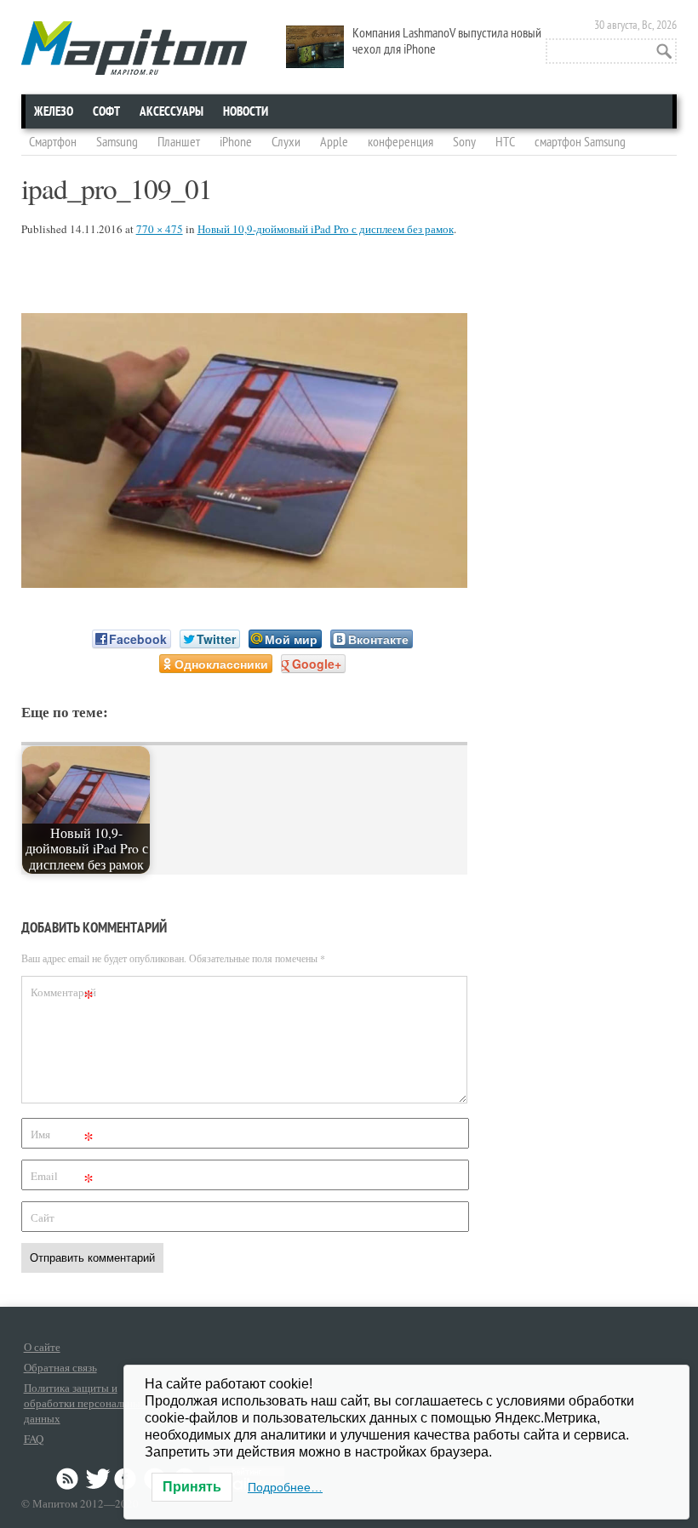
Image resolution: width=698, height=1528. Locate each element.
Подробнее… (285, 1487)
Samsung (117, 142)
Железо (53, 111)
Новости (245, 111)
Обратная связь (60, 1367)
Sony (464, 142)
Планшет (178, 142)
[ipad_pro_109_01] (244, 582)
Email (62, 1178)
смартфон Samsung (580, 142)
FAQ (33, 1438)
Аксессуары (171, 111)
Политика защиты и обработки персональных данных (85, 1403)
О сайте (42, 1346)
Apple (334, 142)
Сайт (42, 1217)
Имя (62, 1137)
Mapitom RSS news (69, 1479)
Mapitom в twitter (98, 1479)
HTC (505, 142)
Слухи (286, 142)
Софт (106, 111)
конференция (400, 142)
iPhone (236, 142)
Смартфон (53, 142)
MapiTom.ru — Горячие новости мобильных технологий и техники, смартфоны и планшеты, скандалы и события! (134, 48)
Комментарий (63, 995)
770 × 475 (159, 229)
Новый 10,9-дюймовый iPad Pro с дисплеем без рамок (325, 229)
